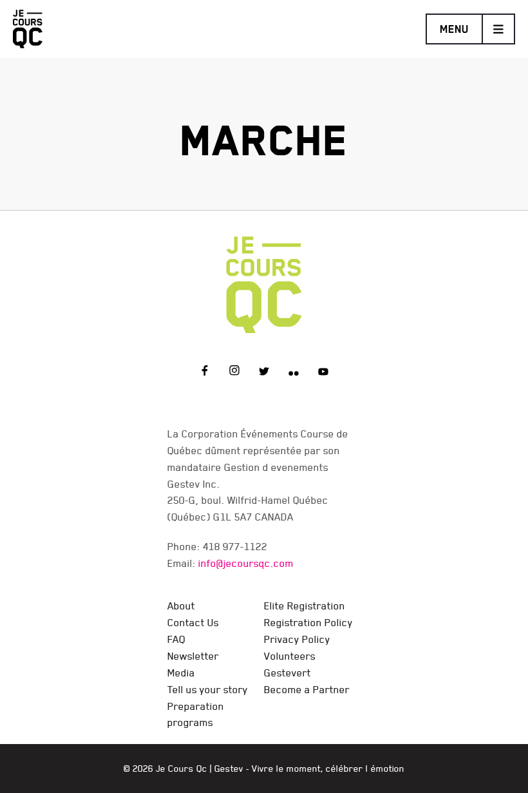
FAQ (176, 639)
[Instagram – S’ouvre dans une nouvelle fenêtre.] (234, 372)
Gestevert (287, 672)
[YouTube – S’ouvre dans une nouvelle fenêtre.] (323, 372)
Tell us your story (207, 689)
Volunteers (290, 656)
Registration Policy (308, 622)
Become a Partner (307, 689)
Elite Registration (304, 605)
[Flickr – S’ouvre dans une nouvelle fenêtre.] (293, 372)
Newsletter (193, 656)
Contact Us (193, 622)
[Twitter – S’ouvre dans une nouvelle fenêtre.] (264, 372)
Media (181, 672)
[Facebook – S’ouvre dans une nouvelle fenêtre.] (205, 372)
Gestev (228, 768)
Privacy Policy (297, 639)
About (181, 605)
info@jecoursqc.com (246, 563)
